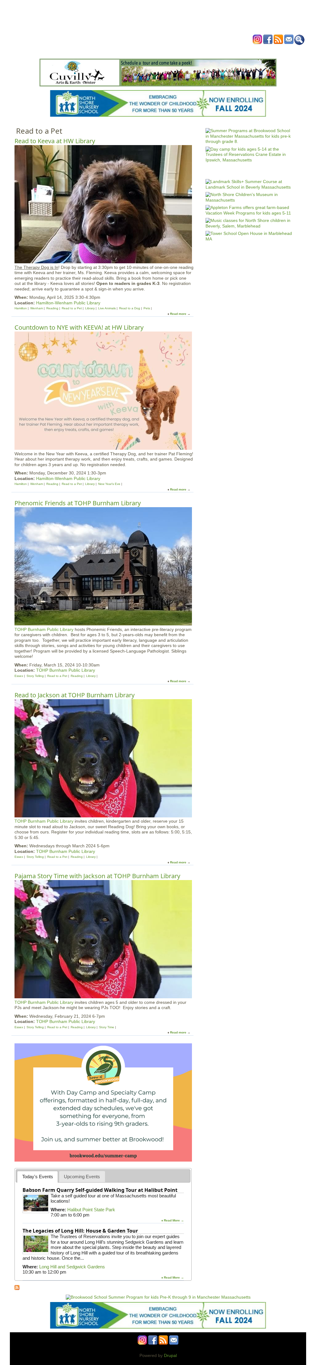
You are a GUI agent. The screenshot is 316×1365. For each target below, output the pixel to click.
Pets (146, 308)
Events (99, 50)
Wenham (36, 308)
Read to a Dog (129, 308)
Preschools (147, 50)
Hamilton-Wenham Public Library (68, 302)
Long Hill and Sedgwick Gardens (72, 1266)
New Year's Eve (109, 484)
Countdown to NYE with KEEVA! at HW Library (79, 327)
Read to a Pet (72, 308)
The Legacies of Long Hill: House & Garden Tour (80, 1230)
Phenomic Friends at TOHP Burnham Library (78, 503)
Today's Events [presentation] (37, 1176)
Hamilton (21, 308)
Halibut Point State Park (91, 1209)
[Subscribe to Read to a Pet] (17, 1288)
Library (90, 308)
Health (190, 50)
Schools (120, 50)
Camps (170, 50)
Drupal (170, 1355)
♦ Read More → (172, 1220)
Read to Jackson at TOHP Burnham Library (75, 695)
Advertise (228, 50)
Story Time (106, 1027)
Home (80, 50)
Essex (19, 676)
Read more (178, 313)
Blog (207, 50)
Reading (52, 308)
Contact (252, 50)
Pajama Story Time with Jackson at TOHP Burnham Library (97, 876)
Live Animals (107, 308)
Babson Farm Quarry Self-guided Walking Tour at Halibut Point (100, 1190)
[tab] (37, 1176)
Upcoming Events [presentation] (82, 1176)
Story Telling (35, 676)
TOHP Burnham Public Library (44, 629)
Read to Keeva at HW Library (55, 141)
